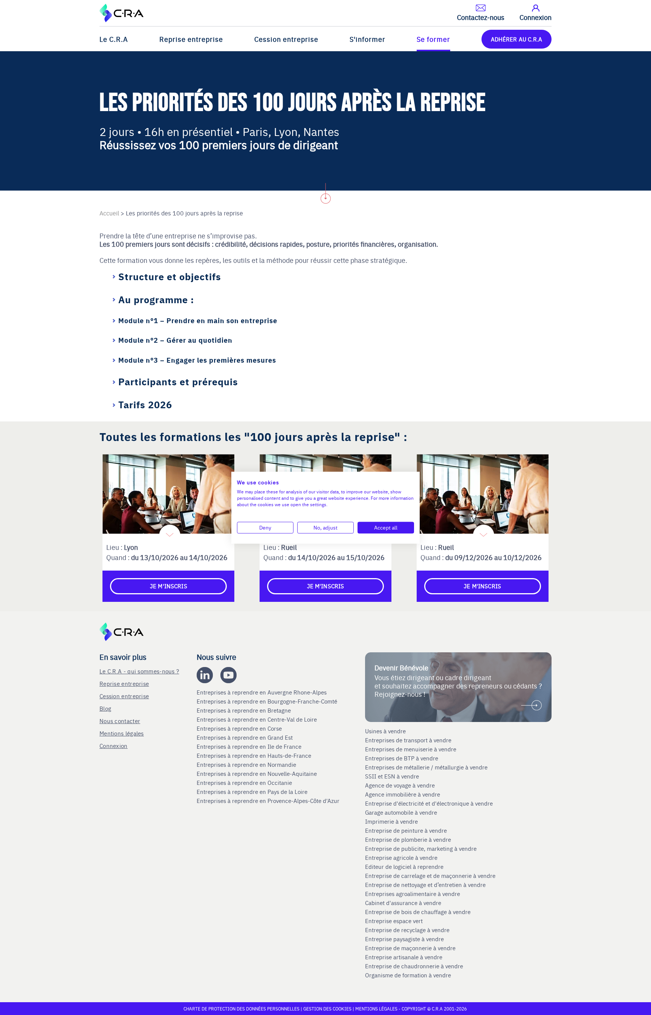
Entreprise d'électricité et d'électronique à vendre (429, 803)
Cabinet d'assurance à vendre (403, 902)
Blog (105, 708)
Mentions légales (121, 733)
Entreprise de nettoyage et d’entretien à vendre (425, 884)
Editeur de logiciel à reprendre (404, 866)
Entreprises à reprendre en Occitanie (245, 782)
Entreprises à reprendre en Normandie (247, 764)
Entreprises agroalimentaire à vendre (412, 893)
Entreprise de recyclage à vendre (407, 929)
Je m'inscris (168, 586)
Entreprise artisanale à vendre (403, 957)
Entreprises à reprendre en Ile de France (250, 746)
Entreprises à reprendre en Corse (240, 728)
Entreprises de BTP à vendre (402, 758)
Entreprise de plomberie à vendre (408, 839)
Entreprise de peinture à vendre (406, 830)
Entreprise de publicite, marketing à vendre (421, 848)
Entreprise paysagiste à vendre (404, 939)
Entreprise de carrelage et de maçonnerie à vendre (430, 875)
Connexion (113, 745)
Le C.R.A (113, 39)
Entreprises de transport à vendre (408, 740)
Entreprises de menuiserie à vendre (411, 749)
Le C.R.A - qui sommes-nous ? (139, 671)
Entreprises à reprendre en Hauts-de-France (255, 755)
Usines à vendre (385, 731)
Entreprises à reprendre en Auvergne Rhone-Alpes (262, 692)
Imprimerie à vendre (392, 821)
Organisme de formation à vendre (408, 975)
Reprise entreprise (191, 39)
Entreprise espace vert (394, 920)
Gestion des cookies (328, 1009)
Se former (433, 39)
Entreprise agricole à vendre (401, 857)
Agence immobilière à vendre (403, 794)
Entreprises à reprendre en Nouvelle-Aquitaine (257, 773)
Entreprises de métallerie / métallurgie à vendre (427, 767)
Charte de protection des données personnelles (241, 1009)
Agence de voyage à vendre (400, 785)
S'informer (367, 39)
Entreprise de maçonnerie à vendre (410, 948)
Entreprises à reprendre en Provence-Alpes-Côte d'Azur (269, 800)
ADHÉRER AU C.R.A (516, 39)
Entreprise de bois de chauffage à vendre (418, 911)
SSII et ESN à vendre (392, 776)
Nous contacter (119, 721)
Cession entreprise (286, 39)
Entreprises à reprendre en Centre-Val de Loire (257, 719)
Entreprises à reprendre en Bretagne (244, 710)
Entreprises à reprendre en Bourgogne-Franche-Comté (268, 701)
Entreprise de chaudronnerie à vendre (414, 966)
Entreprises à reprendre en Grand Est (245, 737)
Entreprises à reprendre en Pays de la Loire (252, 791)
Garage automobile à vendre (402, 812)
